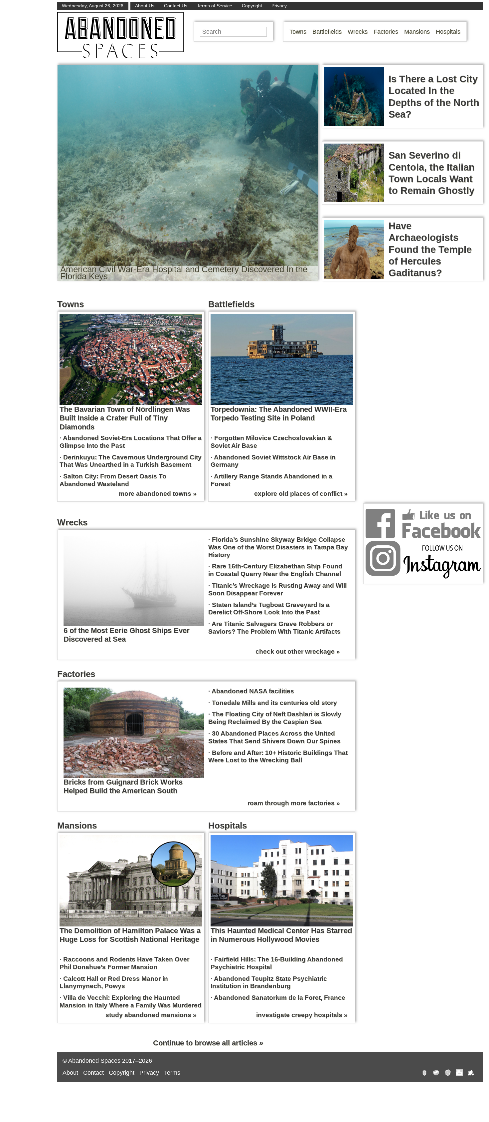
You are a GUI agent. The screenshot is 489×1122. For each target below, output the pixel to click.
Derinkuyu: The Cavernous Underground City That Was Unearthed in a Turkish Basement (131, 461)
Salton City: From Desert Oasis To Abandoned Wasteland (113, 480)
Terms (172, 1072)
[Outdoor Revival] (447, 1073)
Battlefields (327, 31)
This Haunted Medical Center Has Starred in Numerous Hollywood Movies (281, 934)
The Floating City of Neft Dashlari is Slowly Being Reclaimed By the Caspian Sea (274, 718)
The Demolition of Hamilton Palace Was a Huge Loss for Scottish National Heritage (130, 934)
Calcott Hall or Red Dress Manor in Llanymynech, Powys (114, 982)
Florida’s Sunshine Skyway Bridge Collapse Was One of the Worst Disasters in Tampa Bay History (278, 547)
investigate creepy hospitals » (302, 1014)
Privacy (279, 5)
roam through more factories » (293, 803)
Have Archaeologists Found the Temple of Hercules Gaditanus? (430, 249)
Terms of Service (214, 5)
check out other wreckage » (297, 651)
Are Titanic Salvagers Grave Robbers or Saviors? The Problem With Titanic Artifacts (274, 627)
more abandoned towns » (158, 493)
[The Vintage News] (424, 1073)
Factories (386, 31)
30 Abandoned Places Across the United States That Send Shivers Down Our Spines (274, 737)
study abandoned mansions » (151, 1014)
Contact (93, 1072)
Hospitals (448, 31)
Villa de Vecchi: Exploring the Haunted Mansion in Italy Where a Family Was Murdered (131, 1001)
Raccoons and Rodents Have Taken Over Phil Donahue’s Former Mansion (124, 963)
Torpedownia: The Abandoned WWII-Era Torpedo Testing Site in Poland (279, 413)
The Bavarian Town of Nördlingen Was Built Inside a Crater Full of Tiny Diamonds (125, 418)
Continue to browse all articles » (208, 1043)
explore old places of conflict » (301, 493)
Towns (297, 31)
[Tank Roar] (459, 1073)
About (70, 1072)
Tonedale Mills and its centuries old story (274, 702)
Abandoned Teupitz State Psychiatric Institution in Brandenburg (269, 982)
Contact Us (175, 5)
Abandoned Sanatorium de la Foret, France (279, 997)
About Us (144, 5)
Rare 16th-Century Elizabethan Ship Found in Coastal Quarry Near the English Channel (275, 570)
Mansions (417, 31)
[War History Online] (436, 1073)
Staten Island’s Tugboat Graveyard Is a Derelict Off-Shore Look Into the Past (269, 608)
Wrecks (358, 31)
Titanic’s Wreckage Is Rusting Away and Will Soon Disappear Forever (277, 589)
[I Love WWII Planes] (471, 1073)
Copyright (252, 5)
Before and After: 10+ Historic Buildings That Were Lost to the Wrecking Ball (278, 756)
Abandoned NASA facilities (253, 691)
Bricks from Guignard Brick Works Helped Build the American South (123, 786)
